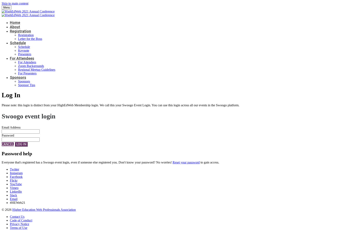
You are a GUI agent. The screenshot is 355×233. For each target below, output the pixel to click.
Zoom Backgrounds (31, 66)
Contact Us (17, 216)
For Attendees (22, 58)
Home (15, 22)
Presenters (24, 54)
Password (8, 135)
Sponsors (18, 77)
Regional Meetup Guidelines (36, 69)
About (15, 27)
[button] (8, 144)
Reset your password (186, 162)
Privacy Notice (19, 224)
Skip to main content (15, 3)
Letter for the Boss (30, 39)
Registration (20, 31)
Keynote (23, 50)
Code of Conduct (21, 220)
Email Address (11, 127)
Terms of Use (18, 228)
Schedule (18, 43)
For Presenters (27, 73)
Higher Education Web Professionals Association (44, 209)
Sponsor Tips (26, 85)
